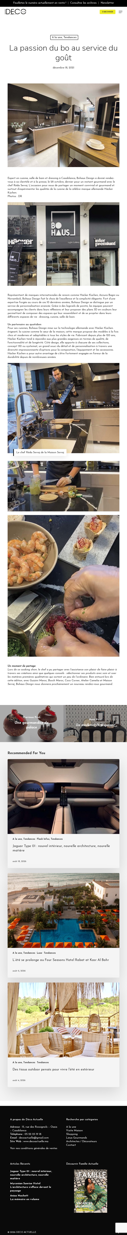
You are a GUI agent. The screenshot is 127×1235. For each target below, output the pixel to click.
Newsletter (107, 3)
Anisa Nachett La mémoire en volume (24, 1197)
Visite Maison (74, 1130)
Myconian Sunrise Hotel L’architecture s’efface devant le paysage (30, 1187)
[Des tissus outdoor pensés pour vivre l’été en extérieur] (63, 1035)
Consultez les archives (83, 3)
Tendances (50, 953)
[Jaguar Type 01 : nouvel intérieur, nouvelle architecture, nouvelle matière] (63, 813)
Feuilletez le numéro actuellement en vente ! (39, 3)
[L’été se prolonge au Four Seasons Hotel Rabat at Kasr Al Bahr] (63, 925)
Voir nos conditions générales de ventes (33, 1148)
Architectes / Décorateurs (81, 1141)
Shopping (72, 1134)
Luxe (39, 953)
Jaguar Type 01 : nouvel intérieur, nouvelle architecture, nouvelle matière (31, 1175)
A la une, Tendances (64, 37)
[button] (120, 12)
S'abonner (107, 12)
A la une (71, 1127)
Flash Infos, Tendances (50, 839)
